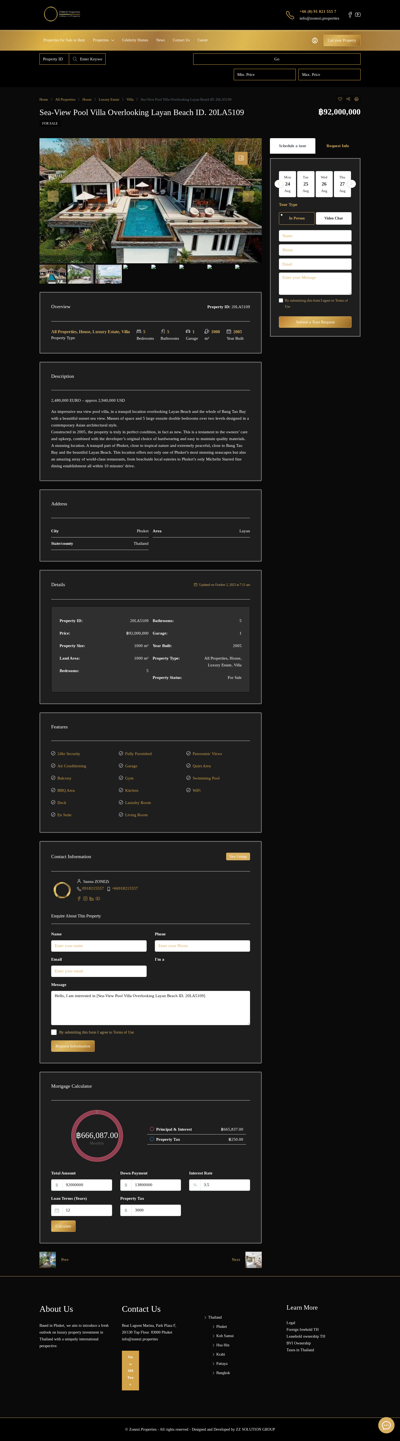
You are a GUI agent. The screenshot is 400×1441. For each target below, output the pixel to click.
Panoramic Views (207, 754)
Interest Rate (201, 1173)
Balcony (64, 778)
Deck (61, 802)
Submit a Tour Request (315, 322)
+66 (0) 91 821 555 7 (318, 11)
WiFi (197, 790)
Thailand (215, 1317)
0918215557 (93, 888)
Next (236, 1259)
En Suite (64, 815)
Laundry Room (138, 802)
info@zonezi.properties (319, 18)
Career (203, 40)
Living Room (136, 815)
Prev (65, 1259)
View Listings (238, 856)
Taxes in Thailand (300, 1350)
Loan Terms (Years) (69, 1198)
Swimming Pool (206, 778)
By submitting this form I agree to (96, 1032)
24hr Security (68, 754)
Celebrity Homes (135, 40)
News (160, 40)
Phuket (221, 1327)
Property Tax (132, 1198)
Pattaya (221, 1364)
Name (56, 934)
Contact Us (181, 40)
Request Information (73, 1046)
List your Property (342, 40)
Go (276, 59)
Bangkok (223, 1373)
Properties (101, 40)
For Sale (50, 123)
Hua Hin (222, 1345)
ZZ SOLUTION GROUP (255, 1429)
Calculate (63, 1226)
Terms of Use (123, 1032)
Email (56, 959)
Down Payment (133, 1173)
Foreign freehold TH (303, 1330)
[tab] (241, 158)
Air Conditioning (71, 766)
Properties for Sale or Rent (64, 40)
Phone (160, 934)
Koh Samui (225, 1336)
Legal (291, 1323)
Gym (129, 778)
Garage (131, 766)
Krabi (220, 1354)
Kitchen (132, 790)
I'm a (159, 959)
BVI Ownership (299, 1343)
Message (58, 984)
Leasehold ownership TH (306, 1336)
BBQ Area (66, 790)
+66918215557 (125, 888)
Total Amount (63, 1173)
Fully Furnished (138, 754)
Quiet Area (202, 766)
